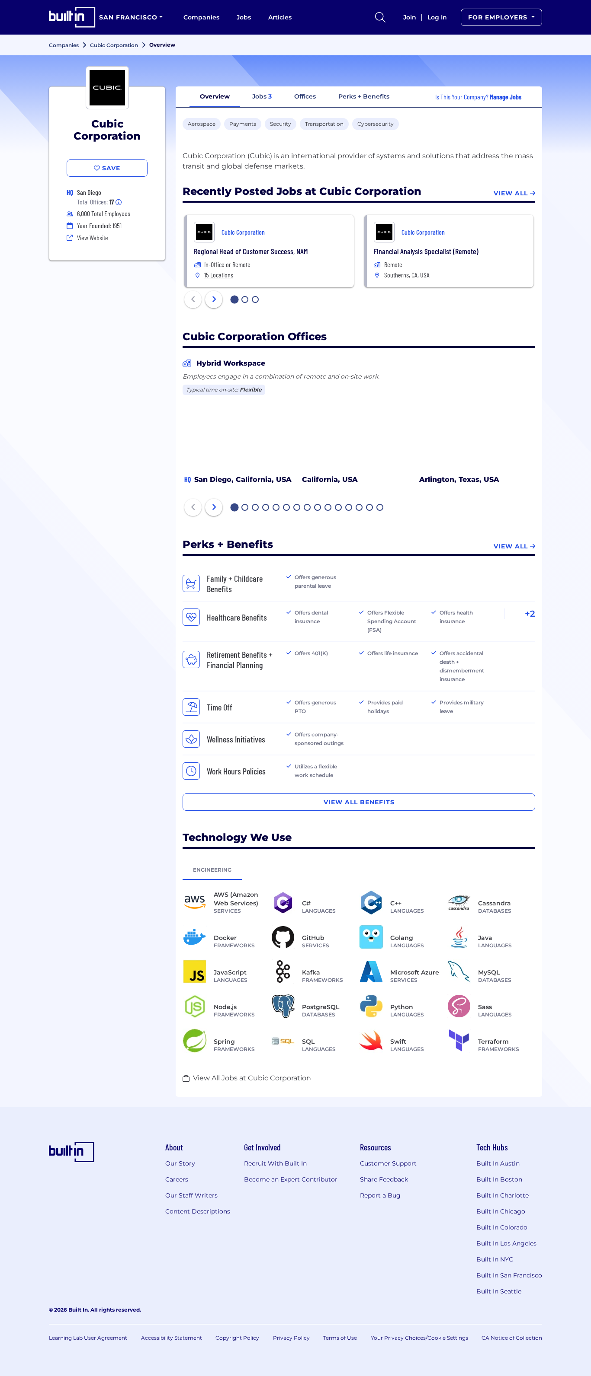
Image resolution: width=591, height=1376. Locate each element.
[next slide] (213, 299)
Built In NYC (494, 1259)
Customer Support (388, 1163)
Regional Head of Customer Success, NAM (251, 251)
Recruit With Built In (275, 1163)
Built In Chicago (500, 1211)
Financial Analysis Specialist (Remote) (426, 251)
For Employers (499, 17)
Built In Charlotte (502, 1195)
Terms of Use (340, 1338)
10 (328, 508)
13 (360, 508)
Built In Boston (499, 1179)
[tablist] (359, 869)
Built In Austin (498, 1163)
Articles (280, 17)
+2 (530, 613)
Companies (201, 17)
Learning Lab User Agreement (88, 1338)
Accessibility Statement (171, 1338)
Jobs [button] (262, 96)
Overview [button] (215, 96)
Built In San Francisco (509, 1275)
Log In (437, 17)
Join (409, 17)
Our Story (180, 1163)
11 (338, 508)
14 (370, 508)
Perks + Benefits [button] (363, 96)
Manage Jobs (505, 96)
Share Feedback (384, 1179)
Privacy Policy (291, 1338)
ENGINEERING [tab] (212, 869)
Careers (176, 1179)
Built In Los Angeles (506, 1243)
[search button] (380, 17)
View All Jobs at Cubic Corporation (252, 1078)
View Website (92, 237)
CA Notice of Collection (512, 1338)
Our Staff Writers (191, 1195)
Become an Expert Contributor (290, 1179)
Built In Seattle (498, 1291)
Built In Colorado (501, 1227)
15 (380, 508)
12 (349, 508)
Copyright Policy (237, 1338)
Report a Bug (380, 1195)
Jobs (244, 17)
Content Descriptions (197, 1211)
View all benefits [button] (359, 802)
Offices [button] (305, 96)
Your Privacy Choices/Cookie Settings (419, 1338)
